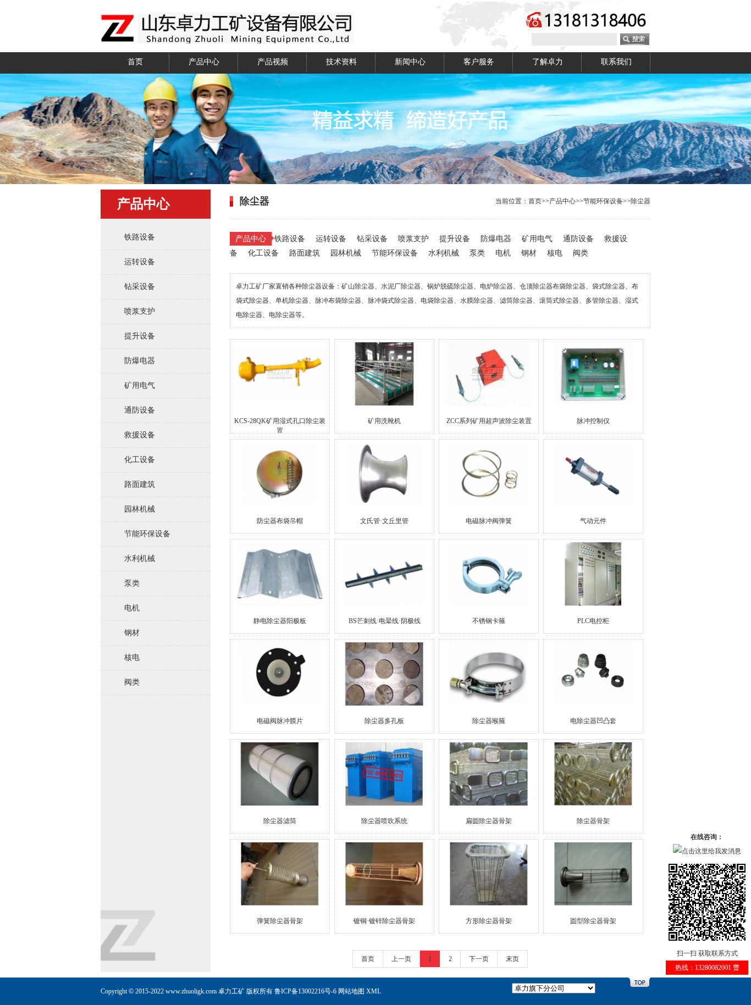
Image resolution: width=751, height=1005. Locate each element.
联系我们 (616, 62)
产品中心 (204, 62)
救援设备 (139, 435)
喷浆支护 (139, 311)
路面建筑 (139, 484)
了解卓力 (547, 62)
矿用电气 (139, 385)
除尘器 (640, 201)
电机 (132, 608)
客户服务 (478, 62)
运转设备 (139, 262)
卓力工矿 (231, 991)
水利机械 (139, 558)
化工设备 (139, 460)
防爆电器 (139, 361)
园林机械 (139, 509)
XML (373, 991)
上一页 (401, 959)
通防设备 (139, 410)
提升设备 (139, 336)
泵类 (132, 583)
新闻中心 (410, 62)
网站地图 (351, 991)
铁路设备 (139, 237)
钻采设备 (139, 286)
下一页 (479, 959)
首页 (135, 62)
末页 (512, 959)
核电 (132, 657)
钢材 (132, 633)
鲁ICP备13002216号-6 (305, 991)
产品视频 (272, 62)
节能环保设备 (147, 534)
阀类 (132, 682)
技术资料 (341, 62)
